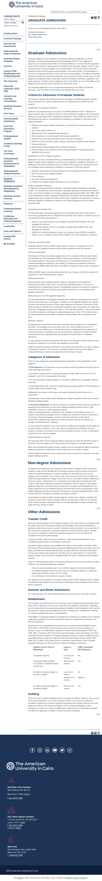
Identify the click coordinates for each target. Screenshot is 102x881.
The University (10, 81)
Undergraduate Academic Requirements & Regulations (11, 162)
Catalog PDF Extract (10, 237)
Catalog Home (10, 33)
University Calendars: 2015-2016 (12, 88)
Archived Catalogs (12, 39)
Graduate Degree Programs (12, 60)
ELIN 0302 (44, 628)
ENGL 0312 (44, 640)
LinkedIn (47, 750)
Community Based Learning (12, 210)
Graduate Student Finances (12, 197)
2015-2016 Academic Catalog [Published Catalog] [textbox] (69, 12)
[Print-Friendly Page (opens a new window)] (95, 17)
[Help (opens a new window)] (98, 17)
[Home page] (26, 4)
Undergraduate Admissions (11, 120)
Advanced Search (11, 26)
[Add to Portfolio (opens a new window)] (92, 17)
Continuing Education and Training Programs (12, 218)
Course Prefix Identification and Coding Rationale (12, 73)
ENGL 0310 (91, 638)
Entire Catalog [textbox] (9, 19)
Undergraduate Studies (11, 137)
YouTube (54, 750)
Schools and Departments (10, 45)
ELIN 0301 (33, 628)
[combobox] (75, 11)
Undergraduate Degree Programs (12, 52)
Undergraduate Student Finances (12, 172)
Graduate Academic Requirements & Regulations (13, 188)
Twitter (62, 750)
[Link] (69, 750)
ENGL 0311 (32, 640)
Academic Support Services (12, 107)
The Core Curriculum (9, 152)
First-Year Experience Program (9, 128)
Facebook (32, 750)
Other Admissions (35, 37)
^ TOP (97, 50)
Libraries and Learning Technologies (10, 98)
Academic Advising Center (13, 145)
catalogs (19, 878)
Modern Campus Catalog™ (77, 878)
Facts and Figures (12, 231)
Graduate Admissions (9, 180)
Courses (8, 66)
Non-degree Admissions (37, 35)
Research (8, 204)
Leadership (9, 226)
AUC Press (9, 114)
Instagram (39, 750)
